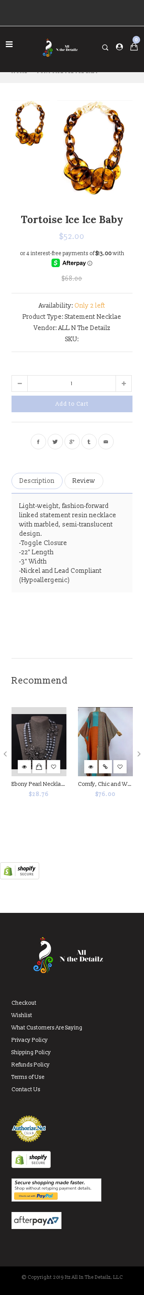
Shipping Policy (31, 1052)
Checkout (24, 1003)
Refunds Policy (31, 1064)
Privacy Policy (30, 1040)
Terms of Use (28, 1077)
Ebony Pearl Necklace (39, 784)
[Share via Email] (106, 441)
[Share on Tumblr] (89, 441)
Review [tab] (84, 481)
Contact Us (26, 1089)
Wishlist (22, 1015)
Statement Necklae (93, 317)
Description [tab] (37, 481)
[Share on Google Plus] (72, 441)
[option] (94, 148)
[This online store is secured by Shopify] (19, 877)
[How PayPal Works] (56, 1200)
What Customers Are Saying (47, 1027)
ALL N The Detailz (84, 328)
